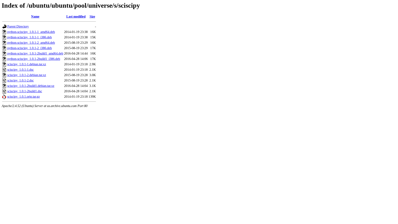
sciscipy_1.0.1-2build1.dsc (24, 91)
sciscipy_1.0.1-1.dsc (20, 69)
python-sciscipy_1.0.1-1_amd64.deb (31, 32)
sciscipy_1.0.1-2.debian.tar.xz (26, 75)
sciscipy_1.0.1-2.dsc (20, 80)
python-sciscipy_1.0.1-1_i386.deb (29, 37)
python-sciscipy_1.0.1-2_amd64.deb (31, 42)
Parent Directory (18, 26)
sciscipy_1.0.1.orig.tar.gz (23, 96)
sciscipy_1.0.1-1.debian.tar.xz (26, 64)
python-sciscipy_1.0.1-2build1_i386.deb (33, 59)
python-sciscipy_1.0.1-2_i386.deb (29, 48)
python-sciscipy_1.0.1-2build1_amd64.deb (35, 53)
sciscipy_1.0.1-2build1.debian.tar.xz (30, 86)
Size (92, 16)
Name (35, 16)
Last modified (76, 16)
